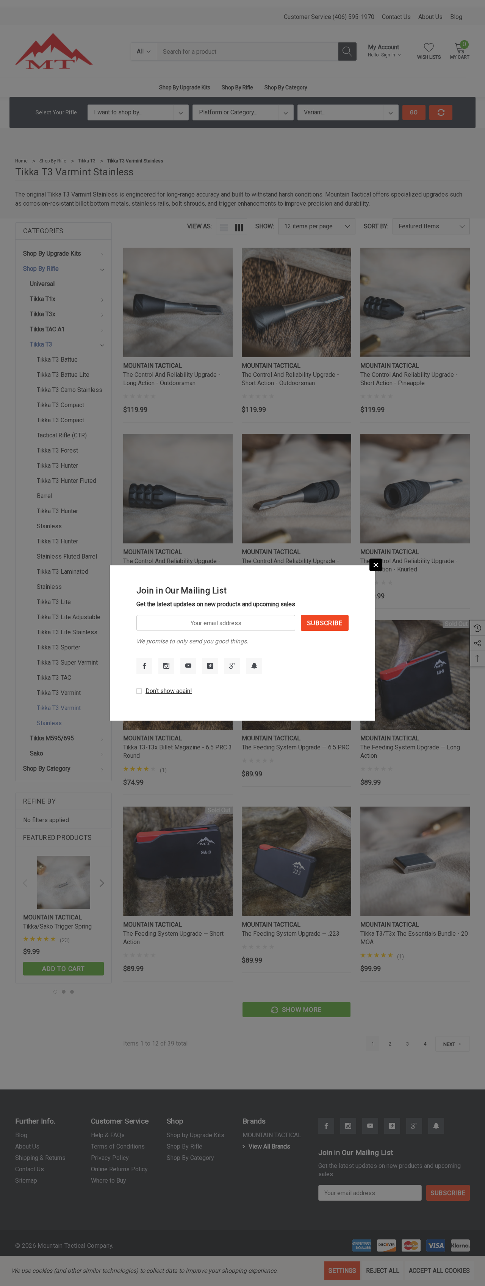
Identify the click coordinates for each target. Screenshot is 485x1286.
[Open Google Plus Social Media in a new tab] (232, 666)
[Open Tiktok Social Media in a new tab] (210, 666)
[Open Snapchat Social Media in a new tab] (254, 666)
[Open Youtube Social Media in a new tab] (188, 666)
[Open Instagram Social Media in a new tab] (166, 666)
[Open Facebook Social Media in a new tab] (144, 666)
